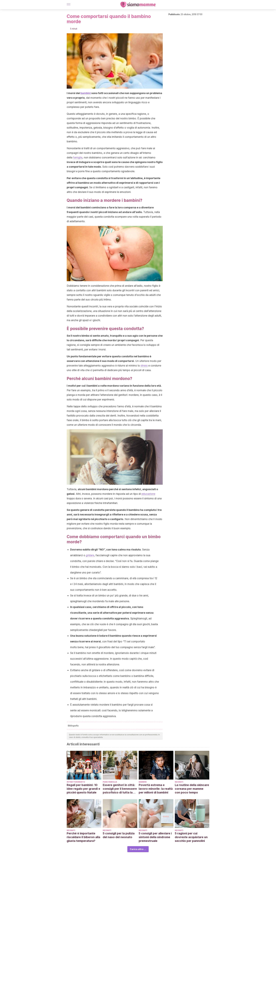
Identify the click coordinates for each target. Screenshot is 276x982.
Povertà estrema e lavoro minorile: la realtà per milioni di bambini (156, 788)
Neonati (179, 782)
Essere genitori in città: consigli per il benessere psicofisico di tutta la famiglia (120, 788)
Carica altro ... (138, 849)
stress (144, 365)
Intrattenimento (76, 782)
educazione (148, 493)
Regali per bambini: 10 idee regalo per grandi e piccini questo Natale (83, 788)
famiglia (77, 157)
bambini (85, 93)
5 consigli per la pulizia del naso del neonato (119, 835)
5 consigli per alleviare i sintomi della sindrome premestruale (155, 837)
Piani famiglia (110, 782)
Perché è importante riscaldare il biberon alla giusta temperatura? (83, 837)
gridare (90, 555)
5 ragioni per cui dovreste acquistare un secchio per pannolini (191, 837)
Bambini (143, 782)
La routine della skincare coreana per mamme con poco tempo (192, 788)
